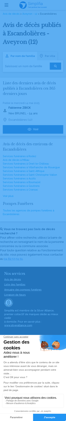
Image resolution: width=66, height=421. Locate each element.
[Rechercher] (55, 66)
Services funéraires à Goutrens (21, 186)
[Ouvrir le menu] (6, 5)
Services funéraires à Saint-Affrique (24, 171)
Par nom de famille (23, 56)
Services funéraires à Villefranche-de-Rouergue (31, 167)
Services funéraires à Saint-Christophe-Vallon (30, 174)
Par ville (50, 56)
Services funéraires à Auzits (19, 178)
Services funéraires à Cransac (20, 189)
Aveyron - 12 (29, 13)
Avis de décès (11, 13)
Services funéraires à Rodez (19, 156)
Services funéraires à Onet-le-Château (26, 163)
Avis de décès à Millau (16, 160)
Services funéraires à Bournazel (21, 182)
